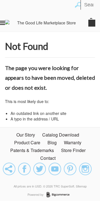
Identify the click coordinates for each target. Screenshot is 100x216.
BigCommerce (59, 195)
